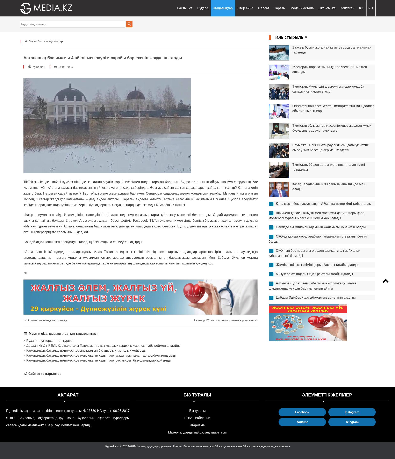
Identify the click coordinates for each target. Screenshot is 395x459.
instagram (352, 412)
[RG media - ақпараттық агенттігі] (40, 8)
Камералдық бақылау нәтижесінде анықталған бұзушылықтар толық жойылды (86, 350)
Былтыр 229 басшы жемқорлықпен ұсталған (226, 320)
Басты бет (184, 8)
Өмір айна (245, 8)
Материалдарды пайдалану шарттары (197, 432)
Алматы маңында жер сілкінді (45, 320)
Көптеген (347, 8)
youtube (302, 422)
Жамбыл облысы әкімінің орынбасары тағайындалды (317, 265)
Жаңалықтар (223, 8)
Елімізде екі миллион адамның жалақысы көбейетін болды (321, 227)
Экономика (327, 8)
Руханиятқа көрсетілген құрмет (49, 340)
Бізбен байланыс (197, 418)
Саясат (263, 8)
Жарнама (197, 425)
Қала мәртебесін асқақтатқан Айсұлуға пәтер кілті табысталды (324, 203)
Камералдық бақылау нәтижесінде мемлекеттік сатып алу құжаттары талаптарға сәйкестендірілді (101, 355)
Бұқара (202, 8)
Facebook (302, 412)
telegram (352, 422)
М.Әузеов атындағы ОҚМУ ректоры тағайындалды (314, 274)
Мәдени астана (302, 8)
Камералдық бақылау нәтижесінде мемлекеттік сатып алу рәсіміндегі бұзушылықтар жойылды (98, 360)
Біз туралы (197, 411)
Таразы (280, 8)
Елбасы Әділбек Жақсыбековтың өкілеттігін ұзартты (316, 297)
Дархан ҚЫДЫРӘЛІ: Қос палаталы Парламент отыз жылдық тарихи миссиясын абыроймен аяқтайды (103, 345)
